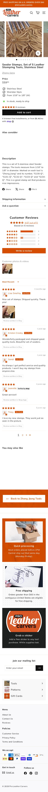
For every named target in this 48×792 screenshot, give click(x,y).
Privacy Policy (8, 738)
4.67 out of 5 (31, 222)
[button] (9, 107)
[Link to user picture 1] (8, 312)
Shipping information (14, 199)
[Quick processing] (24, 531)
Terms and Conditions (12, 742)
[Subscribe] (39, 668)
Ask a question (10, 205)
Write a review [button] (24, 250)
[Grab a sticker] (24, 621)
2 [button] (22, 435)
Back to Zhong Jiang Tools (26, 498)
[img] (8, 289)
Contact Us (7, 719)
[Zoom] (38, 53)
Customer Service (10, 733)
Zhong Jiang (8, 73)
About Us (6, 715)
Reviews (6, 723)
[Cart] (38, 13)
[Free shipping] (24, 576)
